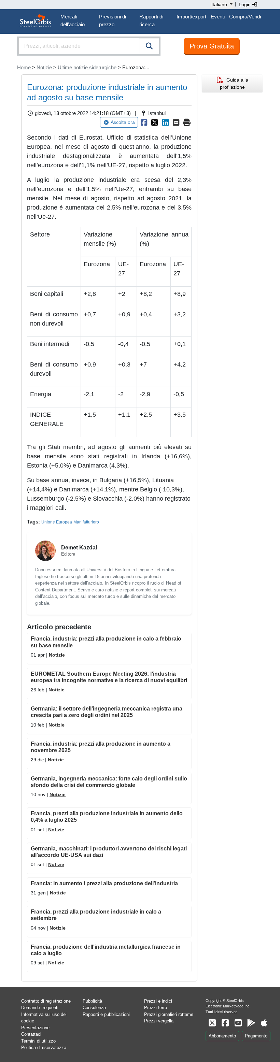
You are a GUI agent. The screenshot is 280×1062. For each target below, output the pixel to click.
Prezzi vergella (158, 1020)
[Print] (187, 122)
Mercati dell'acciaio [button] (72, 20)
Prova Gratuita (212, 46)
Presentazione (35, 1027)
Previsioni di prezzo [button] (112, 20)
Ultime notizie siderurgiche (87, 67)
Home (24, 67)
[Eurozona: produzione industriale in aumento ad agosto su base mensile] (144, 122)
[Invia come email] (176, 122)
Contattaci (31, 1034)
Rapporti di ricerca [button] (151, 20)
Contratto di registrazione (46, 1001)
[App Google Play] (251, 1023)
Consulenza (94, 1007)
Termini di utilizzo (38, 1041)
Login (245, 4)
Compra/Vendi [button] (245, 16)
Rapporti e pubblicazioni (106, 1014)
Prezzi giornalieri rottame (168, 1014)
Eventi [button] (218, 16)
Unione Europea (56, 522)
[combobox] (88, 46)
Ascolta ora (123, 122)
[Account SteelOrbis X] (212, 1023)
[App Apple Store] (264, 1023)
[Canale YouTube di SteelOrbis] (238, 1023)
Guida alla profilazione (234, 83)
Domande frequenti (39, 1007)
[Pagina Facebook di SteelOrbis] (225, 1023)
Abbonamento (222, 1035)
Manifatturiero (86, 522)
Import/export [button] (191, 16)
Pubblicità (92, 1001)
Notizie (44, 67)
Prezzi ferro (155, 1007)
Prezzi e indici (158, 1001)
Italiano (219, 4)
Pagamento (256, 1035)
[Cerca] (149, 46)
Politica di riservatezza (43, 1047)
